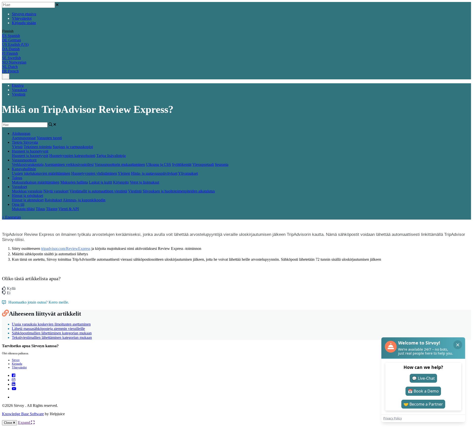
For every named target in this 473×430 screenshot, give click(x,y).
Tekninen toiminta (38, 147)
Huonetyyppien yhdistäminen (94, 173)
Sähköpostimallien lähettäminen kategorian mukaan (52, 333)
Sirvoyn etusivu (24, 14)
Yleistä (17, 147)
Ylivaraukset (188, 173)
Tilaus (40, 209)
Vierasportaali (203, 164)
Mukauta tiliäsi (23, 209)
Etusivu (18, 85)
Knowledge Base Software (23, 414)
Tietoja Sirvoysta (25, 142)
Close (8, 423)
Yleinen (124, 173)
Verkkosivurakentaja (28, 164)
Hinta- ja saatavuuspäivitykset (154, 173)
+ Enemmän (11, 217)
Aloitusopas (21, 133)
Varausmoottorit (24, 160)
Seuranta (221, 164)
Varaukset (19, 90)
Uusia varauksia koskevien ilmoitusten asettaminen (51, 324)
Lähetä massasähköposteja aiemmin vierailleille (48, 329)
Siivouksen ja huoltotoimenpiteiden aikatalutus (179, 191)
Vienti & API (68, 209)
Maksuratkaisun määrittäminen (35, 182)
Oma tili (18, 204)
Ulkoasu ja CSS (158, 164)
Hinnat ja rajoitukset (27, 195)
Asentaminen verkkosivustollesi (69, 164)
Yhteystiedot (22, 18)
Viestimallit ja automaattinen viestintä (98, 191)
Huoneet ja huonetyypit (30, 151)
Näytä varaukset (55, 191)
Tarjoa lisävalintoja (111, 156)
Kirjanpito (121, 182)
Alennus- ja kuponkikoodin (84, 200)
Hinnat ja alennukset (28, 200)
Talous (17, 178)
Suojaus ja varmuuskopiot (73, 147)
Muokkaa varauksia (27, 191)
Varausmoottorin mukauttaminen (120, 164)
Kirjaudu (17, 363)
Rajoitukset (53, 200)
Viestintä (18, 94)
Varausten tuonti (49, 138)
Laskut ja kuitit (100, 182)
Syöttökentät (181, 164)
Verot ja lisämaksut (144, 182)
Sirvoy (16, 360)
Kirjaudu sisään (24, 23)
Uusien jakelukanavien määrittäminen (41, 173)
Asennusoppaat (24, 138)
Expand (24, 422)
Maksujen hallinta (74, 182)
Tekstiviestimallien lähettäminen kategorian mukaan (52, 337)
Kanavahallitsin (24, 169)
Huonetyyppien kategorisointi (72, 156)
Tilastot (51, 209)
